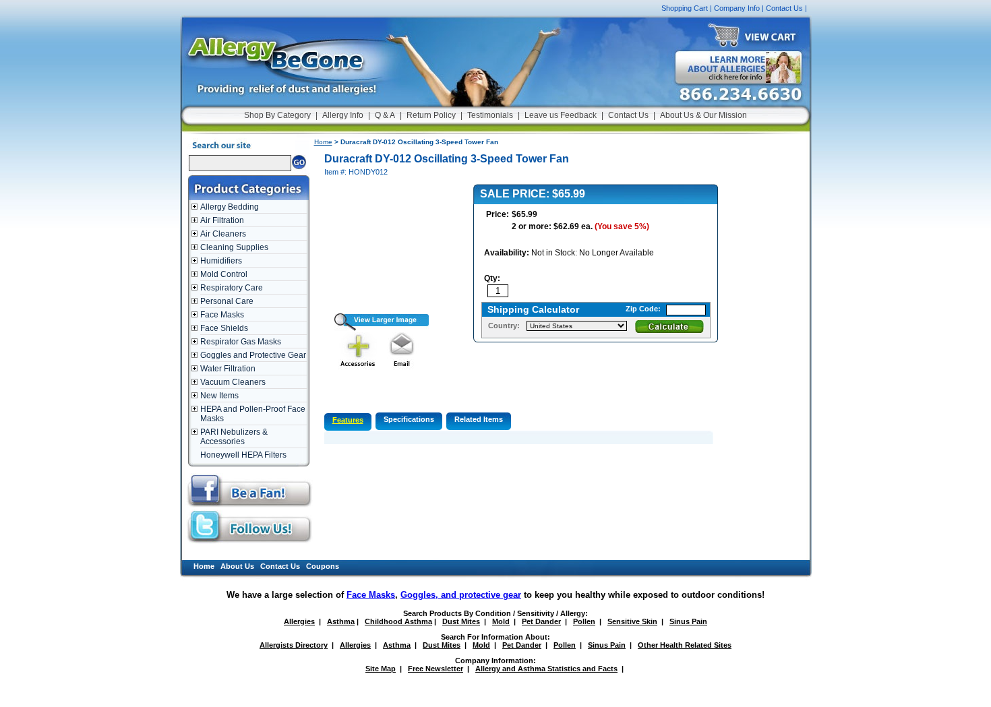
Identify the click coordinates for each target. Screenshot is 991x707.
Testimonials (490, 115)
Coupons (322, 566)
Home (323, 142)
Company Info (737, 8)
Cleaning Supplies (234, 247)
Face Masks (222, 314)
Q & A (385, 115)
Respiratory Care (231, 288)
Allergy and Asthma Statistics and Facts (546, 669)
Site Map (380, 669)
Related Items (478, 419)
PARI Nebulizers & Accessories (234, 436)
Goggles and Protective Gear (253, 355)
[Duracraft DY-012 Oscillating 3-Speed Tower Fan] (376, 328)
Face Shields (224, 328)
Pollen (584, 621)
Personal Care (226, 301)
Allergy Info (342, 115)
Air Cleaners (223, 234)
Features (347, 420)
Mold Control (223, 274)
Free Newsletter (435, 669)
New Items (219, 395)
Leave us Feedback (560, 115)
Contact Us (784, 8)
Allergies (299, 621)
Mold (501, 621)
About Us (237, 566)
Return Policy (431, 115)
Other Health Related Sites (684, 645)
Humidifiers (221, 261)
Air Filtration (222, 220)
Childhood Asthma (398, 621)
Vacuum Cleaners (233, 382)
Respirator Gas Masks (240, 341)
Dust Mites (461, 621)
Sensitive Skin (632, 621)
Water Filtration (228, 368)
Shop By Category (277, 115)
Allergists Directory (294, 645)
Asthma (341, 621)
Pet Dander (541, 621)
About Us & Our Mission (703, 115)
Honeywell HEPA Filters (243, 455)
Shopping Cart (684, 8)
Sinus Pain (688, 621)
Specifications (409, 419)
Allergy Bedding (229, 207)
